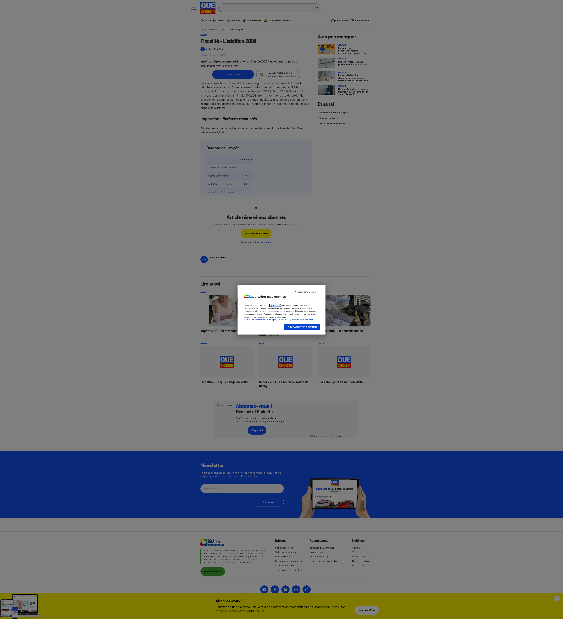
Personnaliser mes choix (302, 320)
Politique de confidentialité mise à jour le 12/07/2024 (266, 320)
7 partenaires (275, 305)
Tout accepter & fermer (302, 327)
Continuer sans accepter (305, 292)
